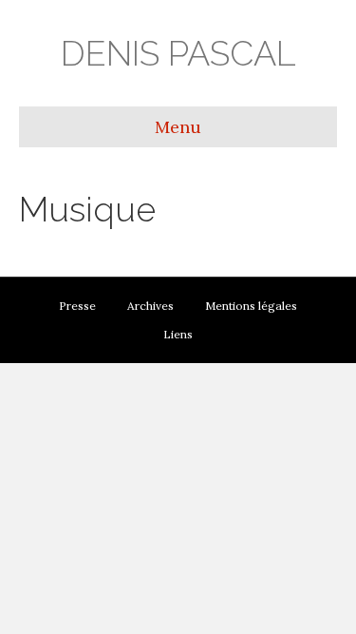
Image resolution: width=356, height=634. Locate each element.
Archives (150, 305)
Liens (178, 334)
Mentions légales (251, 305)
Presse (77, 305)
